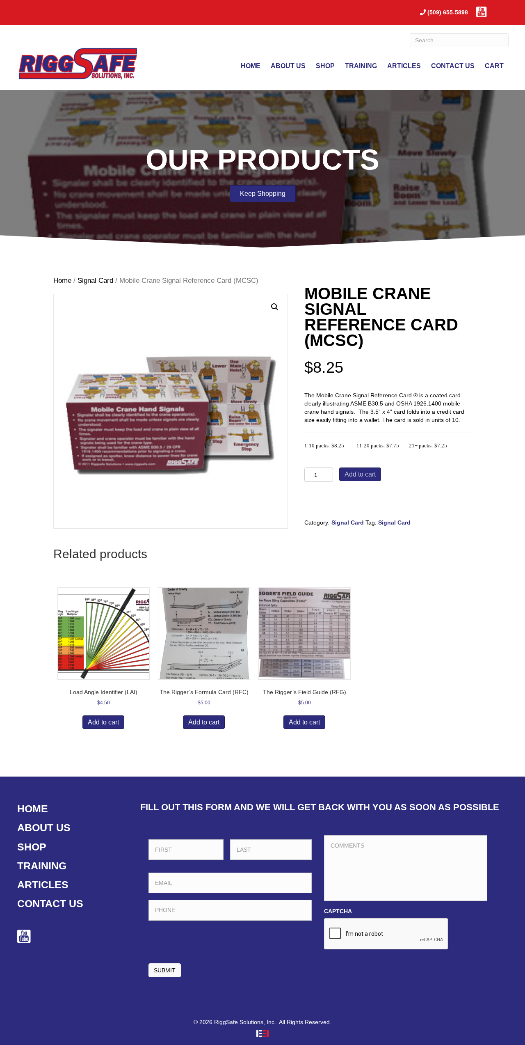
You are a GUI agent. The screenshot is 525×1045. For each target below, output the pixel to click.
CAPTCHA (338, 911)
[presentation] (386, 934)
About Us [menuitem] (288, 65)
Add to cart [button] (103, 722)
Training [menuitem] (361, 65)
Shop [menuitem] (325, 65)
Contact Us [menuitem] (453, 65)
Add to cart (360, 474)
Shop (31, 846)
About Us (44, 827)
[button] (274, 307)
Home (62, 280)
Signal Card (95, 280)
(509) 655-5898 (447, 12)
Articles (42, 884)
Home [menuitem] (250, 65)
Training (41, 865)
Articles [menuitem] (404, 65)
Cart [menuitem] (494, 65)
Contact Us (50, 903)
